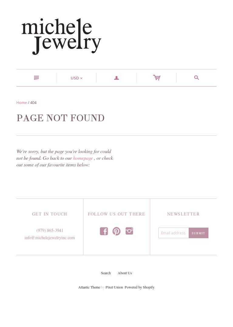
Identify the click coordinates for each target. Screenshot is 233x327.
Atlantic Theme (89, 287)
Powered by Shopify (139, 287)
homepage (83, 158)
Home (21, 102)
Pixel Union (114, 287)
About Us (125, 272)
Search (106, 272)
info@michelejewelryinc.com (50, 237)
